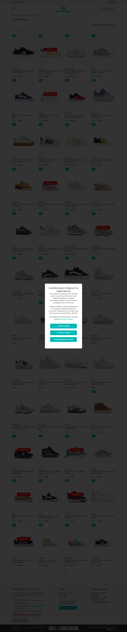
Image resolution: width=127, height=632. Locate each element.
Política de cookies (66, 319)
